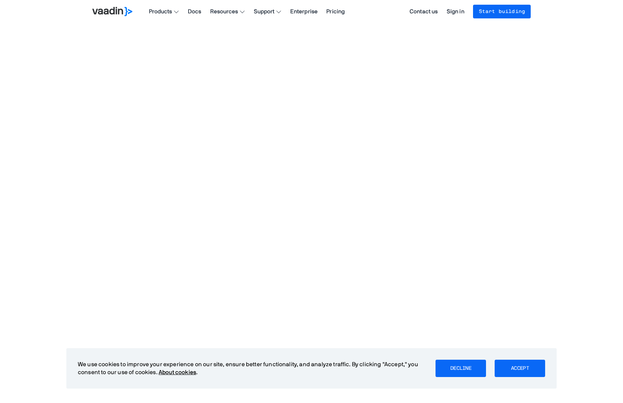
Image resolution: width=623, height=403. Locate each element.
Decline (460, 368)
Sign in (455, 11)
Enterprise (304, 11)
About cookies (177, 372)
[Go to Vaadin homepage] (112, 11)
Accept (520, 368)
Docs (195, 11)
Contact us (424, 11)
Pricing (335, 11)
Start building (502, 11)
